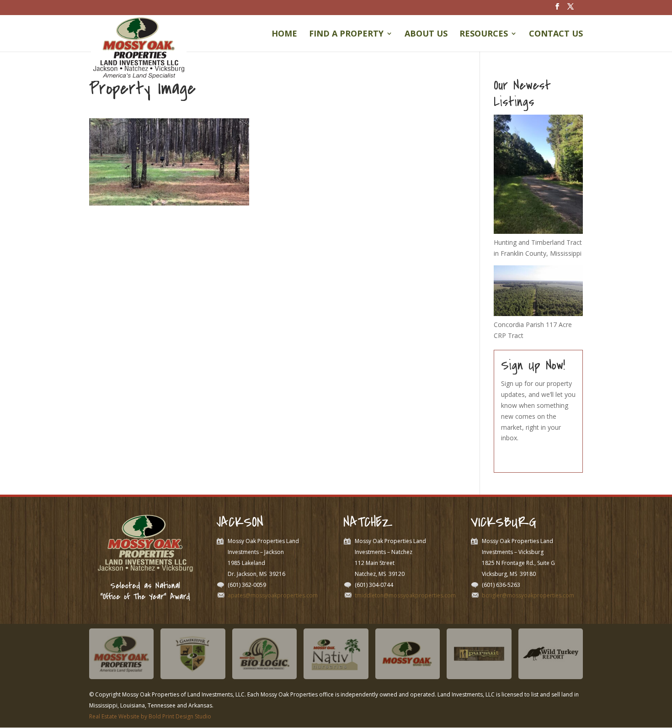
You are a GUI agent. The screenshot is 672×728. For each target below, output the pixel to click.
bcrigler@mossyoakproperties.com (528, 595)
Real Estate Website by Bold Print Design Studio (150, 716)
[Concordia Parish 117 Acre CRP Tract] (538, 313)
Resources (483, 34)
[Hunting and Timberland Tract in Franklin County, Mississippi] (538, 231)
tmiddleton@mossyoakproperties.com (405, 595)
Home (284, 34)
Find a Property (346, 34)
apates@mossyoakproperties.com (273, 595)
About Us (426, 34)
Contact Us (556, 34)
